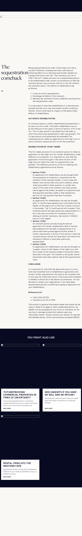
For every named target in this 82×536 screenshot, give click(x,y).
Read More (7, 408)
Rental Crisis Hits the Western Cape (17, 464)
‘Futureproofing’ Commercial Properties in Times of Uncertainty (19, 395)
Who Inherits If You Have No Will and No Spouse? (61, 393)
